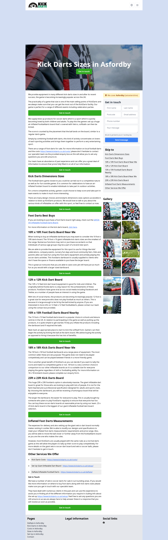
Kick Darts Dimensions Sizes (117, 154)
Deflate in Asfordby (35, 523)
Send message (121, 140)
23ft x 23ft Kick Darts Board (117, 180)
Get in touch (84, 71)
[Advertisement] (94, 27)
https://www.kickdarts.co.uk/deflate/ (77, 472)
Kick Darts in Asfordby (37, 526)
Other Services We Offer (115, 188)
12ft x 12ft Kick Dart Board (116, 166)
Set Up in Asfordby (35, 534)
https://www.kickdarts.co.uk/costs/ (55, 151)
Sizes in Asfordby (34, 531)
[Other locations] (131, 5)
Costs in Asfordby (35, 528)
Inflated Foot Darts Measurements (120, 184)
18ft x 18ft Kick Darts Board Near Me (121, 176)
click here (73, 227)
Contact (30, 537)
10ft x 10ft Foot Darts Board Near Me (121, 162)
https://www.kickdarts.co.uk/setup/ (78, 466)
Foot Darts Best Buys (114, 158)
